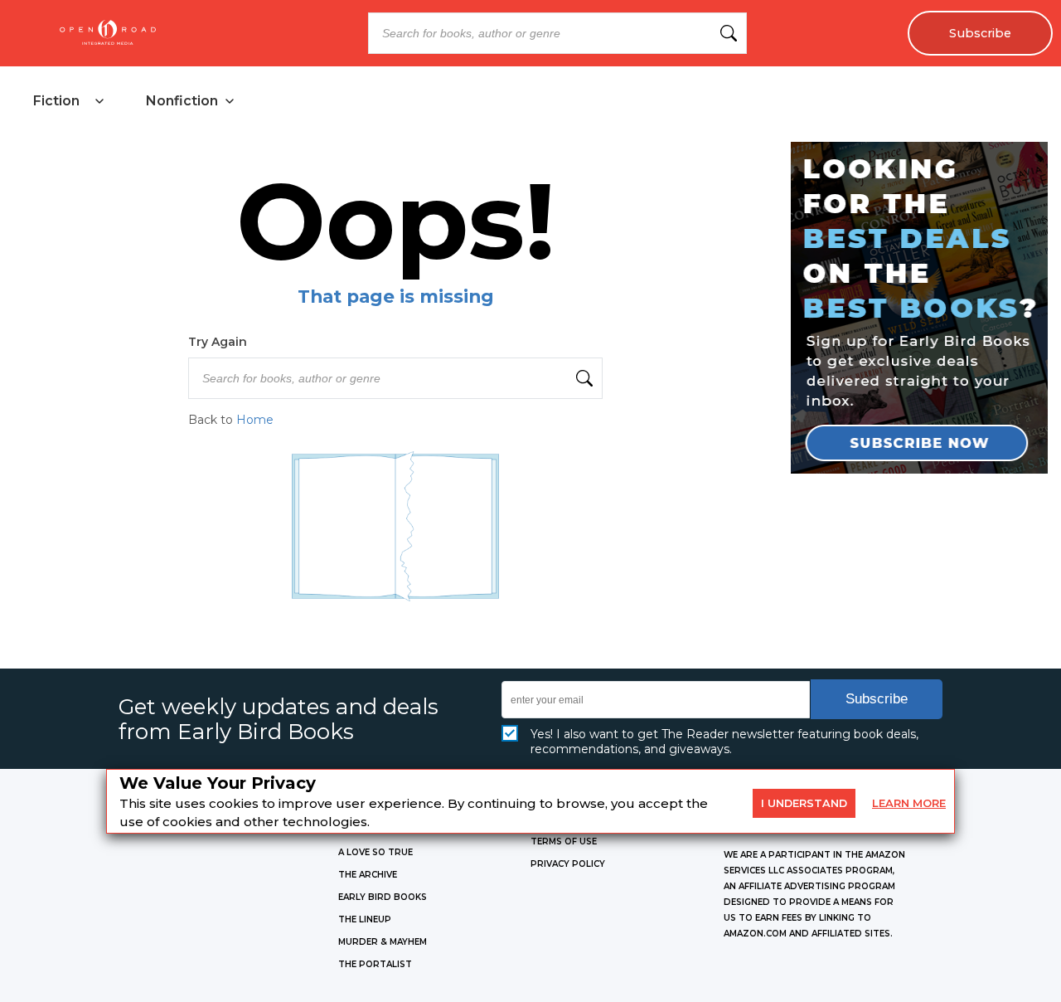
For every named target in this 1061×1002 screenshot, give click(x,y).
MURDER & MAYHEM (382, 941)
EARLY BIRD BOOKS (382, 897)
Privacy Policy (567, 864)
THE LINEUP (364, 919)
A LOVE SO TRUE (375, 852)
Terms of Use (563, 841)
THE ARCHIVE (367, 874)
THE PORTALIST (375, 964)
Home (255, 419)
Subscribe (980, 33)
